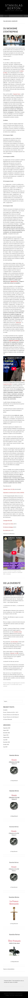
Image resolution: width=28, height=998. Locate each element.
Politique (9, 682)
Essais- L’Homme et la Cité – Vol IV (10, 712)
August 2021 (5, 735)
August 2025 (5, 730)
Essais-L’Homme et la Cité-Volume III (11, 714)
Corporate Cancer (17, 94)
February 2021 (6, 737)
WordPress (19, 993)
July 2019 (5, 746)
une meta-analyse (14, 641)
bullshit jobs (18, 322)
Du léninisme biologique (8, 527)
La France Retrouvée (7, 719)
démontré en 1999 (14, 653)
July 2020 (5, 739)
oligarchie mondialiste (14, 340)
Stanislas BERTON (14, 7)
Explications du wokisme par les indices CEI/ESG (13, 492)
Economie (9, 570)
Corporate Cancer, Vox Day (9, 489)
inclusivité (9, 572)
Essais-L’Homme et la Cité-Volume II (11, 717)
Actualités (5, 710)
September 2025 (6, 728)
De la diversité (11, 583)
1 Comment (8, 574)
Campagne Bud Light (7, 520)
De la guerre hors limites (8, 523)
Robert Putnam (6, 684)
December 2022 (6, 732)
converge (19, 570)
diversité (5, 572)
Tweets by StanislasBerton (8, 969)
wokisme (14, 572)
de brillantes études (18, 631)
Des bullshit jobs (6, 530)
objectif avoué (14, 281)
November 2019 (6, 742)
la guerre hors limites (7, 384)
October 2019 (6, 744)
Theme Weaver (19, 995)
